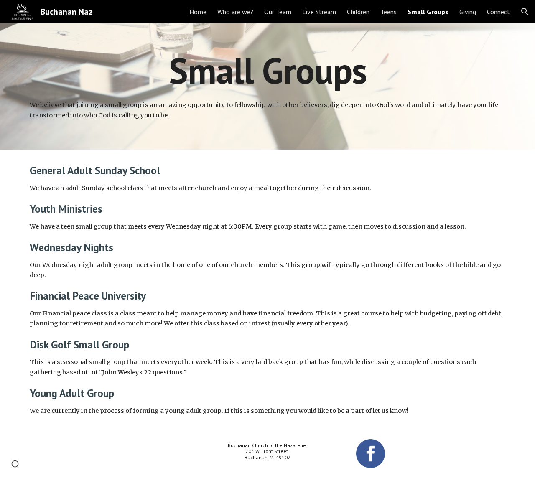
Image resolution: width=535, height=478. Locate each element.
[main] (267, 70)
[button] (525, 12)
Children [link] (358, 12)
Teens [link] (388, 12)
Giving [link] (467, 12)
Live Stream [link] (319, 12)
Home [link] (197, 12)
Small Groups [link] (428, 12)
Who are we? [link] (235, 12)
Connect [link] (498, 12)
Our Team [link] (277, 12)
